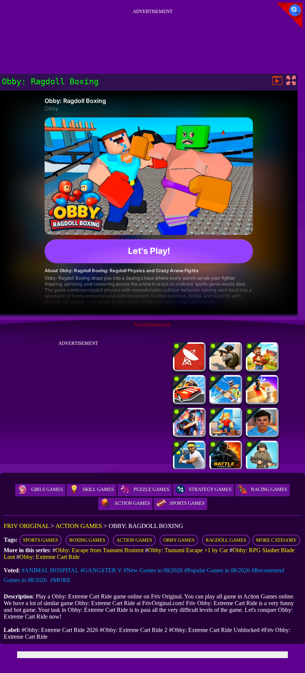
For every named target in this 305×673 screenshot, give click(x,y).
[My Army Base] (262, 466)
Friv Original (26, 525)
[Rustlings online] (189, 368)
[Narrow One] (226, 400)
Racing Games (269, 489)
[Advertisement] (152, 33)
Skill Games (98, 489)
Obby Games (179, 540)
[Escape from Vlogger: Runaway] (262, 433)
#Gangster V (101, 570)
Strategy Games (210, 489)
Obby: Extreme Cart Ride (49, 557)
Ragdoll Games (226, 540)
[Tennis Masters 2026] (189, 466)
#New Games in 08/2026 (153, 570)
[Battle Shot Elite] (226, 466)
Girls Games (47, 489)
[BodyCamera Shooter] (226, 368)
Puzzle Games (151, 489)
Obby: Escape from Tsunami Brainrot (99, 550)
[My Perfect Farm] (262, 368)
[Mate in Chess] (262, 400)
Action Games (132, 503)
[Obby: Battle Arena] (226, 433)
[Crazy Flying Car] (189, 400)
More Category (276, 540)
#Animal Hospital (50, 570)
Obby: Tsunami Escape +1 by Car (188, 550)
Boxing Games (87, 540)
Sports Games (187, 503)
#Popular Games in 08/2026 (217, 570)
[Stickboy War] (189, 433)
